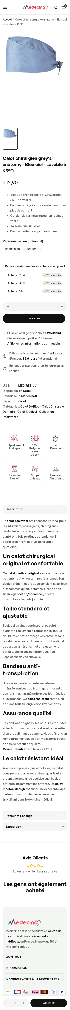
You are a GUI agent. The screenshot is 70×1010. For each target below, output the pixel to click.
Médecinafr (29, 396)
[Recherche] (56, 7)
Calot (22, 401)
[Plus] (62, 306)
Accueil (7, 19)
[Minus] (7, 306)
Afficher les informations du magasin (33, 343)
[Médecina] (35, 7)
